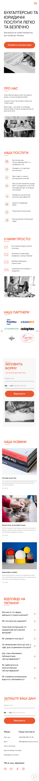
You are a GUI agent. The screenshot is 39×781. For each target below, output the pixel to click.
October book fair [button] (9, 478)
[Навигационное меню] (35, 3)
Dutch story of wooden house (13, 525)
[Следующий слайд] (37, 331)
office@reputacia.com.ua (28, 742)
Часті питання (9, 746)
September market (9, 572)
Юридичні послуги (11, 755)
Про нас (7, 737)
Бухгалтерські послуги (13, 750)
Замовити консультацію (19, 45)
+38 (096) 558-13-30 (26, 737)
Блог (5, 742)
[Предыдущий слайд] (2, 331)
